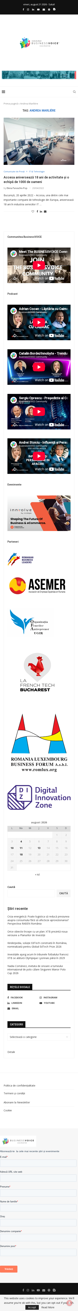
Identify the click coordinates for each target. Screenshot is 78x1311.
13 (39, 848)
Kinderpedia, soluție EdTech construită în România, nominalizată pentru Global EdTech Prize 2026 (37, 944)
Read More (47, 1307)
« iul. (37, 874)
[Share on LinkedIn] (41, 211)
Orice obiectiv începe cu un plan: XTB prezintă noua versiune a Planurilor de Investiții (37, 933)
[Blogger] (54, 9)
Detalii (11, 1052)
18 (21, 854)
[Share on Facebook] (37, 211)
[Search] (74, 92)
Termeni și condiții (14, 1093)
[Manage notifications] (69, 1303)
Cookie (8, 1110)
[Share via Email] (45, 211)
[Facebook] (23, 9)
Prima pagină (11, 103)
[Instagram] (28, 9)
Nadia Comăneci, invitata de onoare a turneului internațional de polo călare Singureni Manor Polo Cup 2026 (36, 969)
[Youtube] (38, 9)
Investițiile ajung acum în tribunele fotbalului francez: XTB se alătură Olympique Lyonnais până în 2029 (38, 956)
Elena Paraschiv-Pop (17, 188)
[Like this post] (33, 211)
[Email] (44, 9)
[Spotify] (49, 9)
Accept (32, 1307)
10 (12, 848)
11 (21, 848)
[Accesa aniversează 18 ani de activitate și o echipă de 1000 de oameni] (39, 141)
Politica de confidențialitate (19, 1085)
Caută (11, 887)
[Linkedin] (33, 9)
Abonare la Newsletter (17, 1102)
